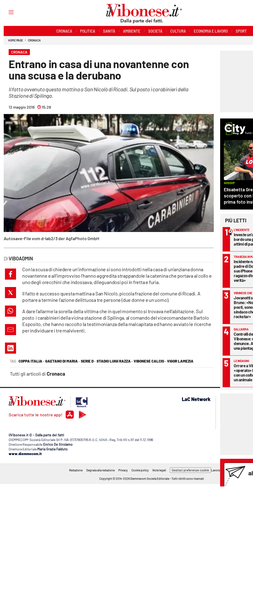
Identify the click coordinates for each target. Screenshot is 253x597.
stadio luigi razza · (114, 361)
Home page (15, 40)
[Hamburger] (6, 12)
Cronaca (34, 40)
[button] (10, 274)
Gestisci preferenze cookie (190, 470)
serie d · (88, 361)
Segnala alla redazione (100, 470)
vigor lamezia (180, 361)
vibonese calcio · (150, 361)
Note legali (159, 470)
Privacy (123, 470)
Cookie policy (140, 470)
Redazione (76, 470)
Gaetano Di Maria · (62, 361)
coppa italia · (31, 361)
